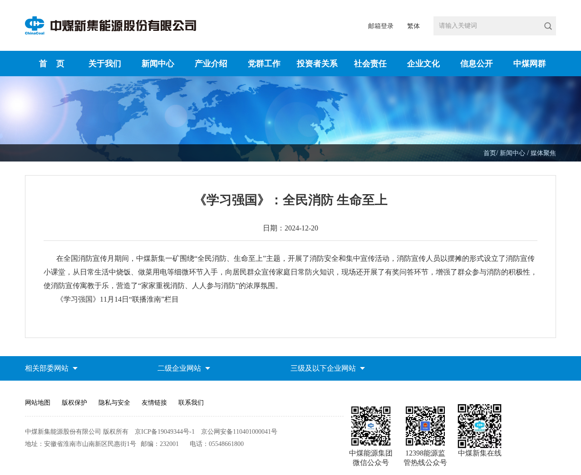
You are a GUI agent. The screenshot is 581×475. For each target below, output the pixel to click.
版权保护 (74, 402)
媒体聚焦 (543, 153)
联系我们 (191, 402)
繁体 (413, 26)
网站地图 (37, 402)
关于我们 (105, 63)
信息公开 (476, 63)
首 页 (51, 63)
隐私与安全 (114, 402)
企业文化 (423, 63)
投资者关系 (317, 63)
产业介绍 (211, 63)
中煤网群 (529, 63)
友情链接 (154, 402)
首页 (489, 153)
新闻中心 (158, 63)
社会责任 (370, 63)
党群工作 (264, 63)
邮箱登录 (381, 26)
